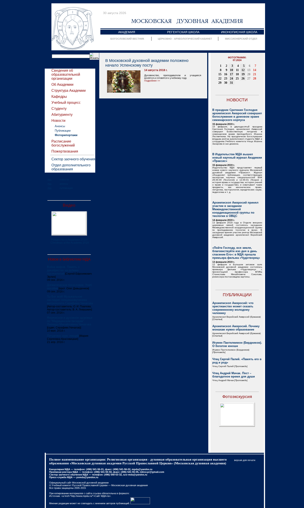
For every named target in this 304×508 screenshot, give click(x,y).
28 (254, 78)
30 (225, 82)
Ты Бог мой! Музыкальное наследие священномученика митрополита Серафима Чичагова (70, 300)
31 (231, 82)
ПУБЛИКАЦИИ (237, 294)
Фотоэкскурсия (237, 396)
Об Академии (62, 84)
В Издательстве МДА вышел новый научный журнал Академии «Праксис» (237, 158)
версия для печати (244, 460)
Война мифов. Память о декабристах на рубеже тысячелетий (63, 270)
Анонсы (60, 126)
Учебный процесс (66, 102)
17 (231, 74)
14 (254, 70)
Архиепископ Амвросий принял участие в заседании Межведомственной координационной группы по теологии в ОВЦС (235, 209)
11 (237, 70)
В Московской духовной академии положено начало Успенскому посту (146, 62)
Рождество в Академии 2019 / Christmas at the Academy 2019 (70, 241)
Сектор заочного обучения (73, 159)
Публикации (63, 130)
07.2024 (237, 60)
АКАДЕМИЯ (126, 32)
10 (231, 70)
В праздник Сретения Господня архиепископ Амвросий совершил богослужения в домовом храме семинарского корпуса (237, 115)
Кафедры (59, 96)
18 (237, 74)
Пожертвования (64, 151)
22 (219, 78)
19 (243, 74)
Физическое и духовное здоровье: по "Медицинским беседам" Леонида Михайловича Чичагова (70, 321)
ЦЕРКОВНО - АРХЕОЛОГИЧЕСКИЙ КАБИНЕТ (185, 38)
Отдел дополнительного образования (71, 167)
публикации (66, 188)
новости (64, 179)
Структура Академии (68, 90)
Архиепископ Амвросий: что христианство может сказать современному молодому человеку (232, 308)
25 (237, 78)
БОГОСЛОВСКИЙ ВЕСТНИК (127, 38)
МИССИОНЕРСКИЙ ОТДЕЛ (241, 38)
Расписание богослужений (63, 143)
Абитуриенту (62, 114)
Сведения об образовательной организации (65, 74)
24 (231, 78)
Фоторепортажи (66, 135)
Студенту (59, 108)
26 (243, 78)
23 (225, 78)
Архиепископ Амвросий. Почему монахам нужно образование (235, 327)
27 (248, 78)
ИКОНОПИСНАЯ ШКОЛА (239, 32)
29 (219, 82)
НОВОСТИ (237, 100)
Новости (58, 120)
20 (248, 74)
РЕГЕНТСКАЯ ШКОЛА (183, 32)
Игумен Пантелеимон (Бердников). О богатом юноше (237, 344)
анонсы (64, 183)
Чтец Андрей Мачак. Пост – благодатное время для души (233, 374)
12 (243, 70)
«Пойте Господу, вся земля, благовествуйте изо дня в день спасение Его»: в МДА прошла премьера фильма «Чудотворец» (236, 252)
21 (254, 74)
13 (248, 70)
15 (219, 74)
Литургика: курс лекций (63, 335)
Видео (69, 205)
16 (225, 74)
